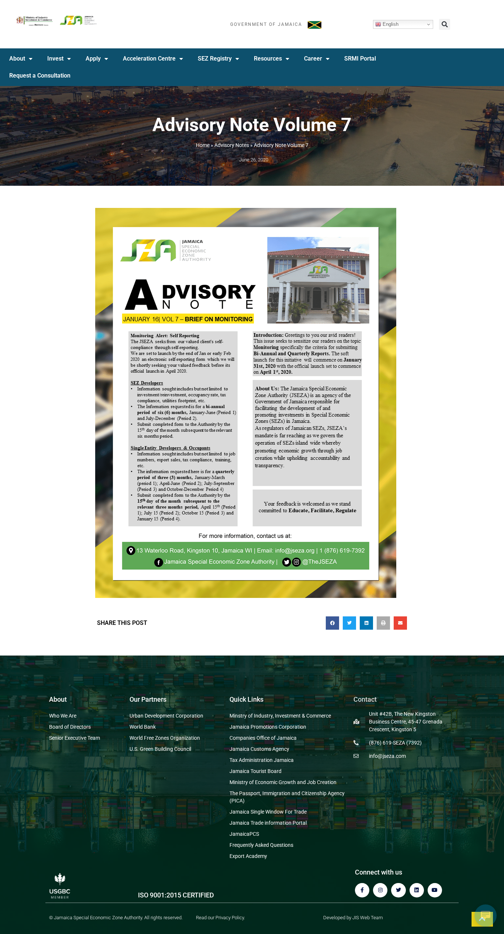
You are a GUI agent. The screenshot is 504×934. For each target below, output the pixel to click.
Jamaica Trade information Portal (268, 823)
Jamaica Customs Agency (259, 749)
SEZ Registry (215, 58)
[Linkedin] (417, 890)
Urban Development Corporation (166, 716)
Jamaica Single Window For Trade (268, 812)
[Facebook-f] (362, 890)
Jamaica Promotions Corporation (267, 727)
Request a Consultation (39, 75)
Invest (55, 58)
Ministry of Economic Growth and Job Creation (282, 782)
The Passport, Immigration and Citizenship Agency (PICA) (287, 797)
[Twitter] (398, 890)
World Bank (143, 727)
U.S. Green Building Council (160, 749)
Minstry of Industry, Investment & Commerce (280, 716)
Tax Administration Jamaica (261, 760)
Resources (268, 58)
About (17, 58)
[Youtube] (435, 890)
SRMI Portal (360, 58)
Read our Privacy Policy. (220, 917)
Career (313, 58)
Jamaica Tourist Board (255, 771)
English (389, 24)
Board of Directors (70, 727)
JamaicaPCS (244, 834)
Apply (93, 58)
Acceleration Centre (149, 58)
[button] (444, 24)
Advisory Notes (231, 145)
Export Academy (248, 856)
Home (203, 145)
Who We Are (62, 716)
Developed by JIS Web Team (353, 917)
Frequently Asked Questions (261, 845)
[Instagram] (380, 890)
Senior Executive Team (74, 738)
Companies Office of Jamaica (263, 738)
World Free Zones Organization (165, 738)
